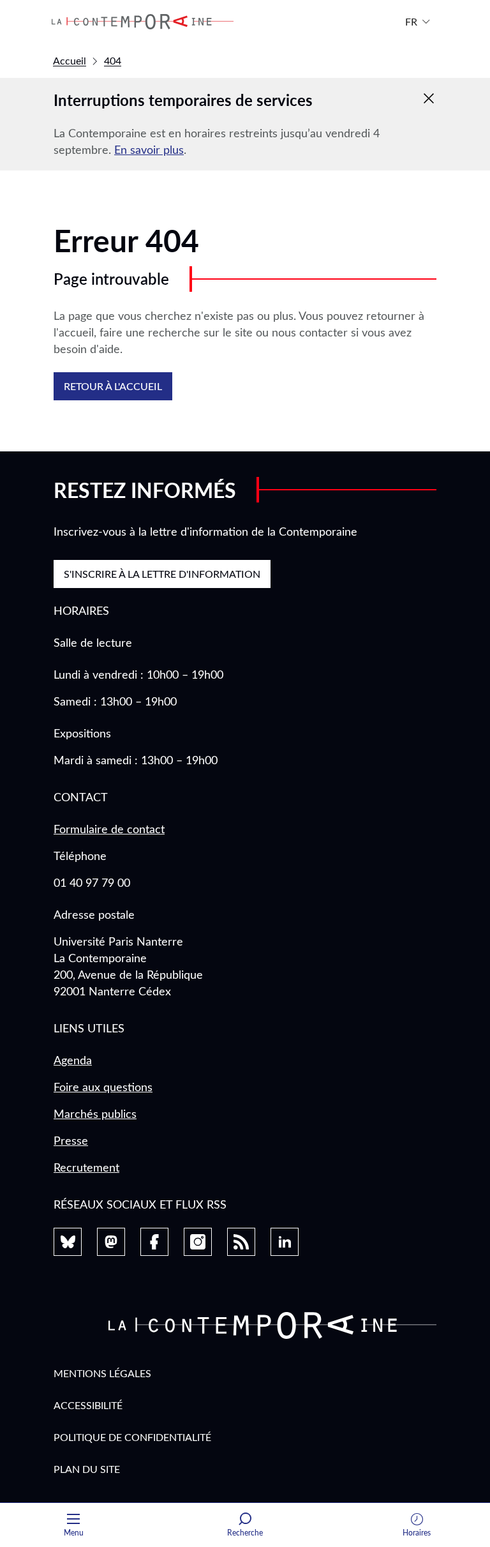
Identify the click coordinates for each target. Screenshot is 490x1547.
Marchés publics (95, 1113)
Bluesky (68, 1242)
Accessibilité (88, 1405)
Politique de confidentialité (132, 1437)
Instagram (198, 1242)
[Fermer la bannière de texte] (428, 98)
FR (411, 21)
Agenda (73, 1060)
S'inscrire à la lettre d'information (162, 573)
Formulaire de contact (109, 828)
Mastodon (111, 1242)
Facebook (154, 1242)
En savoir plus (149, 149)
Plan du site (87, 1468)
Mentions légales (102, 1373)
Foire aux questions (103, 1086)
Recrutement (86, 1167)
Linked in (285, 1242)
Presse (71, 1140)
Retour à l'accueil (113, 386)
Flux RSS (241, 1242)
